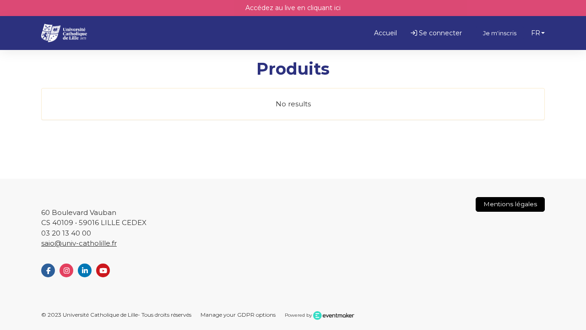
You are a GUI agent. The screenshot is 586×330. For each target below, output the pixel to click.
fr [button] (535, 33)
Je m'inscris (499, 33)
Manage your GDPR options (238, 314)
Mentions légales (510, 204)
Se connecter (439, 33)
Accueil (385, 33)
